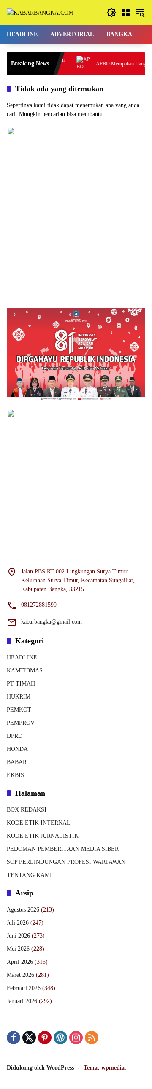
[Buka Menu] (126, 13)
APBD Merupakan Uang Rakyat (119, 64)
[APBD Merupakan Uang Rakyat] (74, 63)
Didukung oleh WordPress (40, 1068)
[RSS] (91, 1037)
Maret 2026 (20, 975)
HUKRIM (18, 697)
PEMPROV (21, 723)
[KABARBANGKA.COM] (40, 12)
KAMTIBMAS (25, 670)
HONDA (17, 749)
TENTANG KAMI (29, 875)
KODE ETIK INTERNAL (39, 823)
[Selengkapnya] (76, 553)
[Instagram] (76, 1037)
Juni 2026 (18, 936)
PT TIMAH (21, 683)
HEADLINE (22, 657)
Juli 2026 (18, 923)
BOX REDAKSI (26, 810)
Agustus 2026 (23, 909)
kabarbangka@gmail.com (51, 621)
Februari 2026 (24, 988)
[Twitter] (29, 1037)
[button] (111, 13)
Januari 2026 (22, 1001)
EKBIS (15, 775)
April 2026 (20, 962)
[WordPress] (60, 1037)
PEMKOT (19, 710)
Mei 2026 (18, 949)
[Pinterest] (45, 1037)
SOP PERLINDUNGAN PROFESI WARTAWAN (66, 862)
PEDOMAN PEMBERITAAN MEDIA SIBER (63, 849)
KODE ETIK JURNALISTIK (43, 836)
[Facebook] (13, 1037)
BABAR (17, 762)
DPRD (14, 736)
